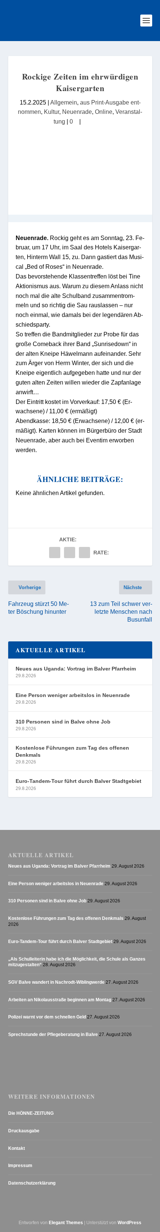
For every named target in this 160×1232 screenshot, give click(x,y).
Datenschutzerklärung (31, 1183)
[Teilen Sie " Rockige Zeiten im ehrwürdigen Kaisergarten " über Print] (84, 552)
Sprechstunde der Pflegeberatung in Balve (53, 1034)
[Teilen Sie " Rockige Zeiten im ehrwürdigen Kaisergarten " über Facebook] (54, 552)
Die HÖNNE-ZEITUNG (31, 1113)
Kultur (51, 111)
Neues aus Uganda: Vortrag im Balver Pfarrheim (76, 669)
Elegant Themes (66, 1222)
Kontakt (16, 1148)
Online (103, 111)
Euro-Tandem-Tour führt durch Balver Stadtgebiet (78, 781)
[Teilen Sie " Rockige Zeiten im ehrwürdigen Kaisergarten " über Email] (69, 552)
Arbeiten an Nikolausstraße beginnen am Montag (59, 999)
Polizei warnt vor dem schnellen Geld (47, 1017)
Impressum (20, 1165)
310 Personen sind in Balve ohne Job (63, 722)
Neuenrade (77, 111)
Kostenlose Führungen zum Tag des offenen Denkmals (72, 751)
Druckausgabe (23, 1130)
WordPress (129, 1222)
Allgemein (63, 102)
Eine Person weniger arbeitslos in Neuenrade (73, 695)
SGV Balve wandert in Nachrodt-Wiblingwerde (56, 982)
